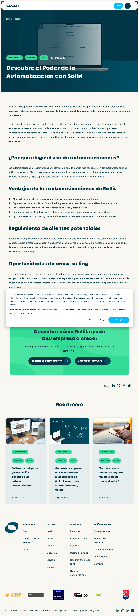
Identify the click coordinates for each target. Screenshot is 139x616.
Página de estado (79, 552)
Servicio (51, 559)
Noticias (74, 545)
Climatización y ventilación (31, 540)
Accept (119, 320)
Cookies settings (97, 320)
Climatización (14, 58)
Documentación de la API (80, 561)
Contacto (98, 563)
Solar (44, 58)
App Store (83, 610)
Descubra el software (90, 361)
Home (9, 19)
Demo (118, 6)
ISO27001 (72, 610)
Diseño (50, 538)
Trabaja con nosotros (100, 540)
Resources (20, 19)
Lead (49, 531)
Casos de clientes (79, 538)
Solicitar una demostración (47, 361)
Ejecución (52, 552)
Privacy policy (59, 610)
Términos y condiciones (30, 610)
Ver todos (52, 567)
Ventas (50, 545)
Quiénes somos (102, 531)
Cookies (47, 610)
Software (31, 58)
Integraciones (101, 556)
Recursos (75, 531)
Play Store (94, 610)
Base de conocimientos (78, 573)
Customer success (103, 549)
